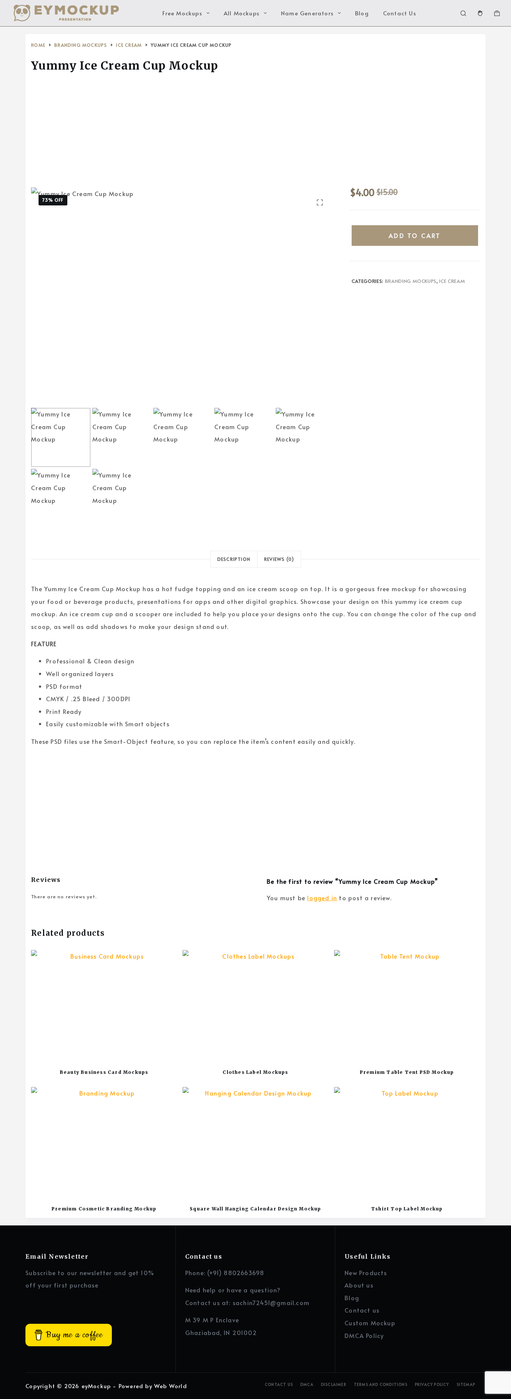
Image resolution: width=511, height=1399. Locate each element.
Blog (362, 13)
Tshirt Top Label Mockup (407, 1209)
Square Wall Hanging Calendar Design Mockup (255, 1209)
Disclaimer (333, 1384)
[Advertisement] (255, 132)
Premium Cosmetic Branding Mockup (104, 1209)
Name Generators (307, 13)
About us (359, 1285)
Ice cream (452, 281)
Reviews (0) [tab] (279, 559)
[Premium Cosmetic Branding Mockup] (104, 1141)
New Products (366, 1272)
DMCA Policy (364, 1335)
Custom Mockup (370, 1323)
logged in (322, 898)
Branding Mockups (411, 281)
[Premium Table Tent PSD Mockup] (407, 1004)
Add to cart (415, 235)
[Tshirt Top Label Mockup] (407, 1141)
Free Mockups (182, 13)
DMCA (306, 1384)
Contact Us (399, 13)
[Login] (480, 13)
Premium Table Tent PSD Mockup (407, 1072)
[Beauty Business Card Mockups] (104, 1004)
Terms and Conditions (380, 1384)
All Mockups (242, 13)
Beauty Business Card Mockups (104, 1072)
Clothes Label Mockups (255, 1072)
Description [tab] (233, 559)
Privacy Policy (432, 1384)
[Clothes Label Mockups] (255, 1004)
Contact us (362, 1310)
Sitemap (466, 1384)
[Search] (463, 13)
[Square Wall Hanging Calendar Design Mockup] (255, 1141)
